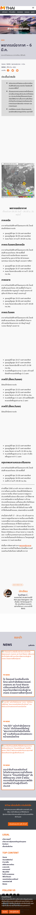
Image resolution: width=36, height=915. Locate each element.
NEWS (3, 40)
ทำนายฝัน (12, 12)
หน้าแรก (4, 12)
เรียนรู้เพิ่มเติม (14, 912)
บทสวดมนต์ (6, 869)
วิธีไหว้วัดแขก (6, 877)
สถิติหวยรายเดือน (8, 864)
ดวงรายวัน (5, 867)
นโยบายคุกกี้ (6, 839)
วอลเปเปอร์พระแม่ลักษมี (10, 879)
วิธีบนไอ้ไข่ (5, 872)
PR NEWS (6, 675)
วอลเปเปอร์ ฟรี (7, 881)
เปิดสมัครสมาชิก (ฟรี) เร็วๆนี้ (18, 824)
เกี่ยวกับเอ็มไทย (7, 846)
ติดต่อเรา (5, 844)
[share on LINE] (17, 70)
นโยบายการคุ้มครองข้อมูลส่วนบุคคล (14, 842)
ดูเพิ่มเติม (31, 645)
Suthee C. (23, 595)
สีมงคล (4, 884)
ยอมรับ (5, 912)
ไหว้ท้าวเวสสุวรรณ (8, 874)
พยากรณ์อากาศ (25, 545)
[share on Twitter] (13, 70)
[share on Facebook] (8, 70)
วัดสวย (4, 857)
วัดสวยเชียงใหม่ (7, 860)
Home (3, 64)
